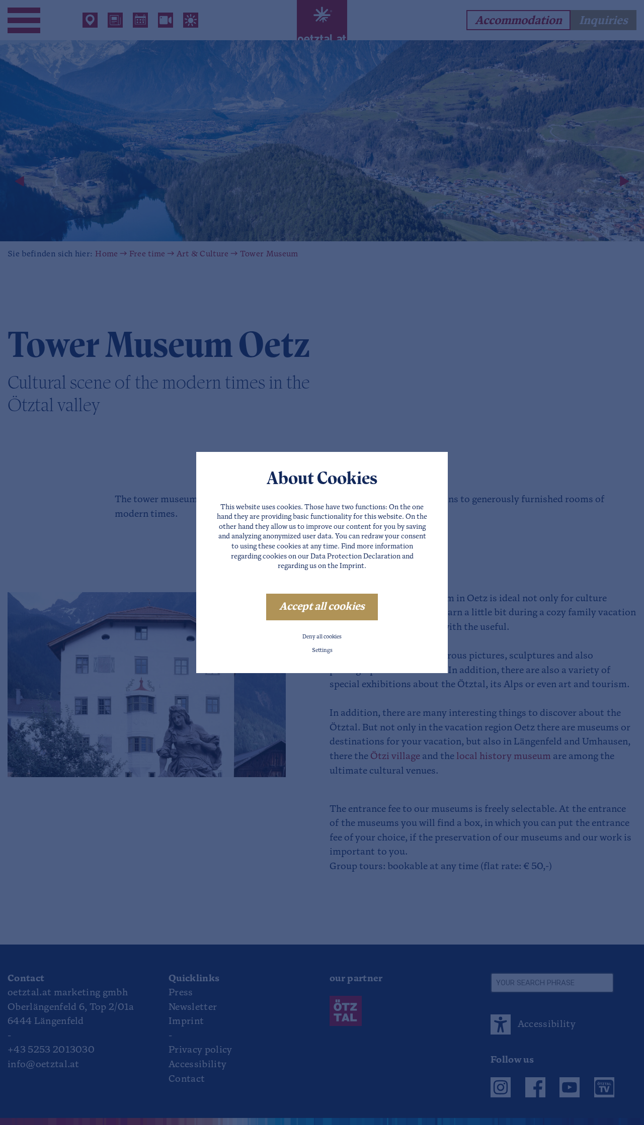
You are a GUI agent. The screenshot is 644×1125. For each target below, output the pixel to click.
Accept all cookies (322, 607)
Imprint (352, 566)
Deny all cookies (322, 637)
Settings (322, 650)
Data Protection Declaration (355, 556)
